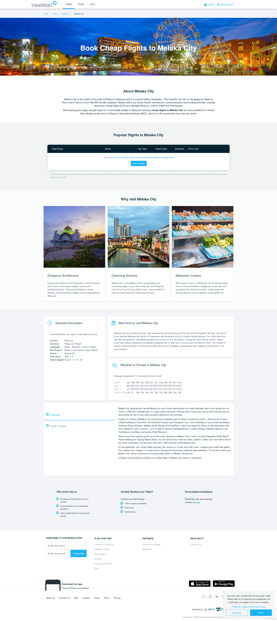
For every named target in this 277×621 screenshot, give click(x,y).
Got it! (261, 612)
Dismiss (236, 612)
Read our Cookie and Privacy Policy (249, 606)
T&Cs (106, 597)
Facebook (203, 596)
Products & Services (103, 544)
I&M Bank (147, 549)
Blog (96, 568)
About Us (50, 597)
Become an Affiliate (151, 544)
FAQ (76, 597)
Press (97, 597)
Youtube (216, 596)
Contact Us (195, 544)
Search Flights (139, 163)
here (198, 502)
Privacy (117, 597)
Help (210, 4)
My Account (226, 4)
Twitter (210, 596)
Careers (86, 597)
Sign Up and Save (102, 563)
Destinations (100, 554)
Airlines (97, 558)
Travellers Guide (101, 549)
